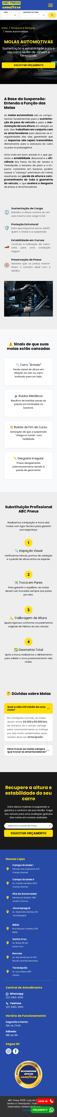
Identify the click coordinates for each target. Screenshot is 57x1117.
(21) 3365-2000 (14, 997)
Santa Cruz (19, 939)
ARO (6, 12)
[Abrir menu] (50, 5)
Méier (15, 924)
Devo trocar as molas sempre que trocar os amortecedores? (27, 750)
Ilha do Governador (24, 893)
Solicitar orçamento (28, 65)
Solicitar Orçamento (28, 833)
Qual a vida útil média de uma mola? (26, 708)
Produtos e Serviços (23, 28)
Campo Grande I (22, 865)
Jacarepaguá (21, 908)
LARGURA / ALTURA (30, 12)
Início (5, 28)
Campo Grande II (23, 879)
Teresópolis (19, 967)
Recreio (17, 953)
